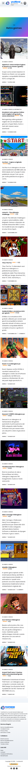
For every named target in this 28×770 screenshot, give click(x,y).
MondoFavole (4, 756)
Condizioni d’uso (5, 729)
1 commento (22, 333)
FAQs (2, 750)
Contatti (3, 752)
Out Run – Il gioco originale (12, 163)
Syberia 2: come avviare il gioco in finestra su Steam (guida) (13, 66)
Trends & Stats (5, 744)
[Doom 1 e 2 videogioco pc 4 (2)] (14, 348)
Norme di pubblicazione (7, 727)
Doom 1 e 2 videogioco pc (11, 364)
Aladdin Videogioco (9, 568)
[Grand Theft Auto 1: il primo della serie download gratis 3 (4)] (14, 656)
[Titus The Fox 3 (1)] (14, 247)
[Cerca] (21, 3)
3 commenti (20, 589)
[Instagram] (17, 768)
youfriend (15, 1)
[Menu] (3, 3)
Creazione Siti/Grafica (7, 754)
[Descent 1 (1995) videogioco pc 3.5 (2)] (14, 398)
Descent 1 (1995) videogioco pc (13, 414)
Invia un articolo (5, 742)
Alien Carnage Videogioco (11, 515)
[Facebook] (11, 768)
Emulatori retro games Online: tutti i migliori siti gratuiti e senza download (13, 114)
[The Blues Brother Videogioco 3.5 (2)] (14, 450)
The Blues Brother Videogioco (13, 467)
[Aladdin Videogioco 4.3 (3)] (14, 551)
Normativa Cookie (5, 732)
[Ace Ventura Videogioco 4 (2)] (14, 604)
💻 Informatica (17, 109)
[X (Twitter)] (14, 768)
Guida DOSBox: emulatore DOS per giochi (13, 312)
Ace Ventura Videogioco (11, 620)
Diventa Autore (5, 739)
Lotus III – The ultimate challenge (10, 213)
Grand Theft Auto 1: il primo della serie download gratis (12, 674)
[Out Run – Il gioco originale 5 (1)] (14, 146)
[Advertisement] (14, 11)
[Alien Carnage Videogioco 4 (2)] (14, 498)
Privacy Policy (4, 731)
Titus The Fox (11, 263)
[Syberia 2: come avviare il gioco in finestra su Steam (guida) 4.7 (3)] (14, 48)
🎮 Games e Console (7, 61)
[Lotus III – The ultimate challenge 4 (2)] (14, 196)
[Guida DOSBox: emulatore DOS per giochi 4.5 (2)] (14, 295)
